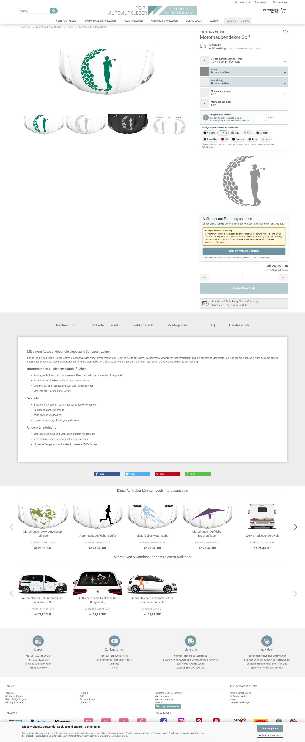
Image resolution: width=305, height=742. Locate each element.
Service (231, 20)
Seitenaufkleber (66, 20)
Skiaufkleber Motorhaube (152, 535)
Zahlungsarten (114, 649)
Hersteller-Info (239, 325)
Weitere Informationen (270, 735)
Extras (214, 20)
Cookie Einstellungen (240, 702)
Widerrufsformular (164, 699)
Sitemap (159, 702)
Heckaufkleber (133, 20)
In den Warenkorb (244, 288)
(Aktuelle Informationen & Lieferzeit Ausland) (245, 49)
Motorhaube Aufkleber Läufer (97, 535)
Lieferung (191, 649)
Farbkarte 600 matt (104, 325)
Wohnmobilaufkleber (164, 20)
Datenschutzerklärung (117, 736)
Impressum (85, 702)
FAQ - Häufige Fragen (15, 699)
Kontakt (84, 693)
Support (38, 649)
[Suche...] (54, 10)
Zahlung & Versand (14, 702)
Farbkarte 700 (142, 325)
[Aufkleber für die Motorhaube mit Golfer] (106, 70)
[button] (204, 277)
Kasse (233, 699)
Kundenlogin (262, 2)
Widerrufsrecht (162, 696)
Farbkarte (9, 693)
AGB (82, 696)
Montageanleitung (180, 325)
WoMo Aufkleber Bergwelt (262, 535)
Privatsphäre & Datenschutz (169, 693)
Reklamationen (87, 699)
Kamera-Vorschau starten (244, 250)
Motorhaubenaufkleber (100, 20)
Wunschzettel (281, 2)
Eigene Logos (194, 20)
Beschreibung (65, 325)
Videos (245, 20)
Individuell (267, 649)
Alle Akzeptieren (270, 728)
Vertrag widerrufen (168, 706)
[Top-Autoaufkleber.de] (152, 10)
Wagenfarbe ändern (220, 114)
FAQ (212, 325)
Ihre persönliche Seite (240, 693)
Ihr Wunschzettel (238, 696)
